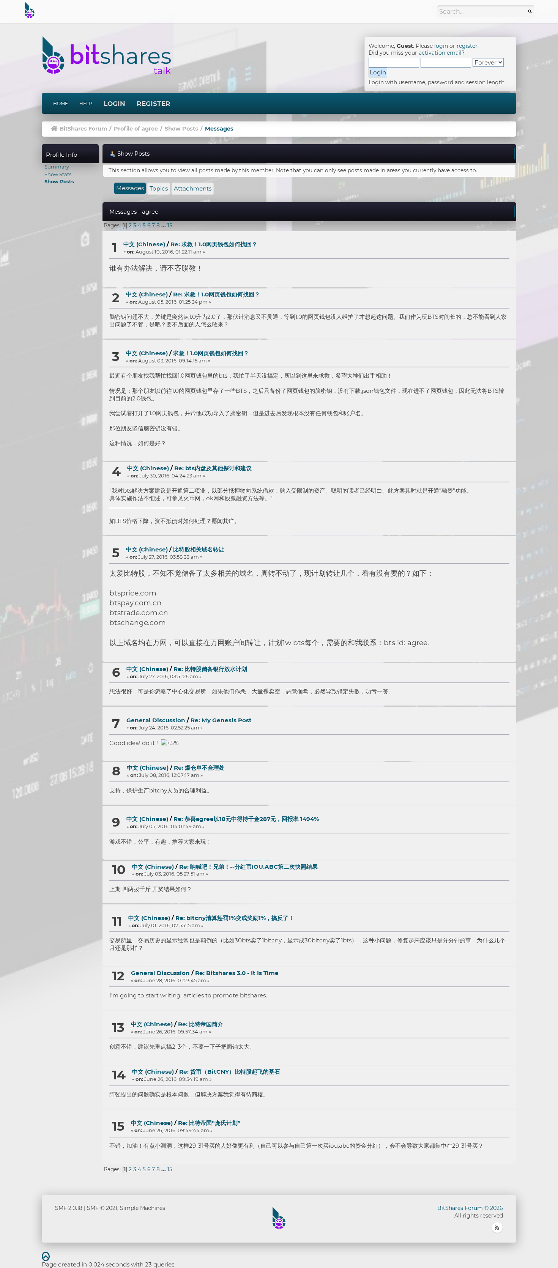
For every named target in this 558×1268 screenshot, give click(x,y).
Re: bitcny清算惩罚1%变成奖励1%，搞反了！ (234, 917)
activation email (440, 52)
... (164, 225)
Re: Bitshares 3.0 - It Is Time (237, 973)
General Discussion (155, 720)
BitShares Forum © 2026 (470, 1208)
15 (169, 225)
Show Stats (57, 174)
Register (153, 103)
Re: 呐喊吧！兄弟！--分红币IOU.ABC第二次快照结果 (248, 866)
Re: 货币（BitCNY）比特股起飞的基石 (229, 1071)
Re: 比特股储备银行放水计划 (210, 669)
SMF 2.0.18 (68, 1208)
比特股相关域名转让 (198, 549)
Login (114, 103)
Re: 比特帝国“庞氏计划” (209, 1122)
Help (85, 103)
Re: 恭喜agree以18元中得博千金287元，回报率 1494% (246, 818)
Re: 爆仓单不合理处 (199, 767)
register (467, 46)
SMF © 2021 (102, 1208)
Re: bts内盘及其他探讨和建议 (213, 468)
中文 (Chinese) (144, 244)
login (441, 46)
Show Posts (59, 181)
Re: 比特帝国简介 (200, 1024)
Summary (56, 167)
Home (60, 103)
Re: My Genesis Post (221, 720)
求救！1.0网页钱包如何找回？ (211, 353)
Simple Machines (142, 1208)
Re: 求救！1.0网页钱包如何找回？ (213, 244)
